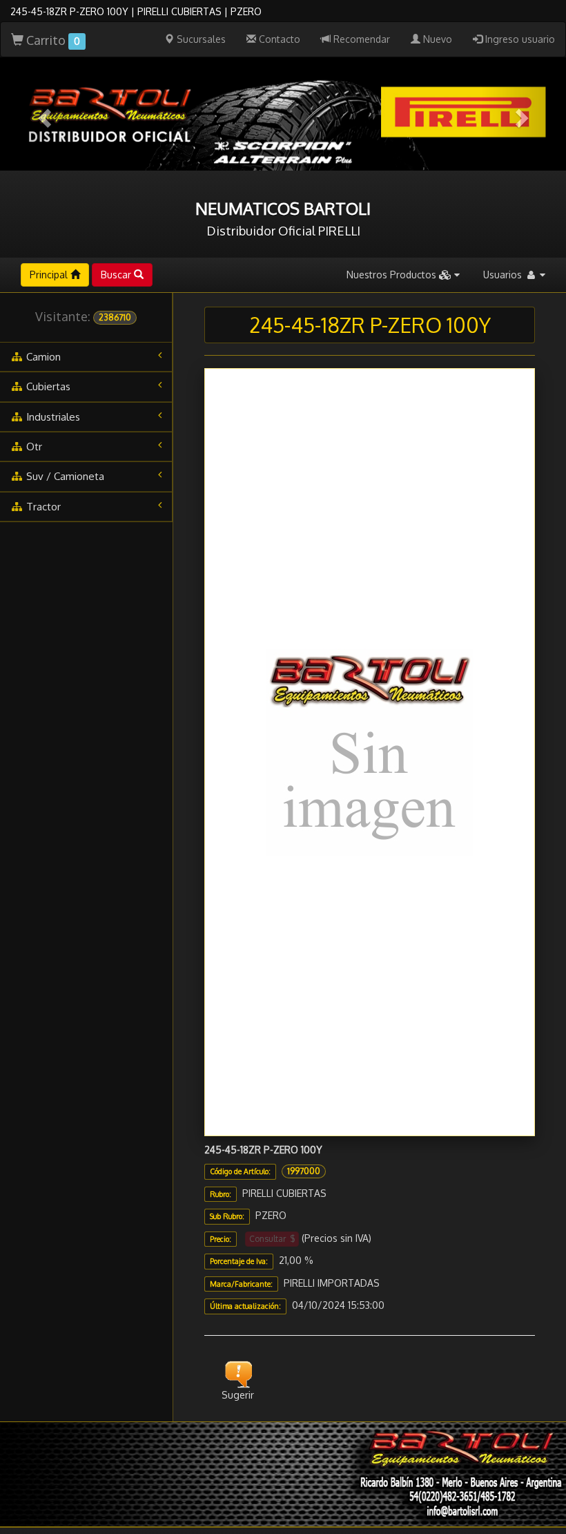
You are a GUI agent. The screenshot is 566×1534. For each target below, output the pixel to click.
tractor (42, 506)
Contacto (278, 39)
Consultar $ (272, 1239)
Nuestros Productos (393, 274)
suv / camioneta (63, 476)
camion (42, 356)
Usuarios (504, 274)
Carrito (51, 40)
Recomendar (360, 39)
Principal (50, 274)
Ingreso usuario (518, 39)
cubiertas (46, 386)
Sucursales (200, 39)
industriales (51, 416)
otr (32, 446)
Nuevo (436, 39)
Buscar (117, 274)
